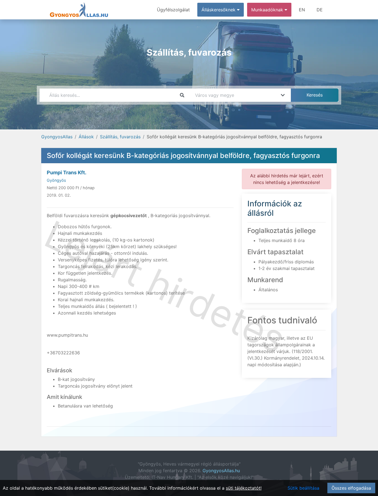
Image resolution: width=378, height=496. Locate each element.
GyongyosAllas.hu (221, 470)
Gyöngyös (56, 180)
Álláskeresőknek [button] (219, 9)
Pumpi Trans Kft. (66, 172)
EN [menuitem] (302, 9)
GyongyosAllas (57, 136)
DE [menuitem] (320, 9)
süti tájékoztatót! (244, 488)
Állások (86, 136)
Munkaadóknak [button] (267, 9)
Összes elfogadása (351, 488)
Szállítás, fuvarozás (120, 136)
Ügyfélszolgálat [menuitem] (173, 9)
